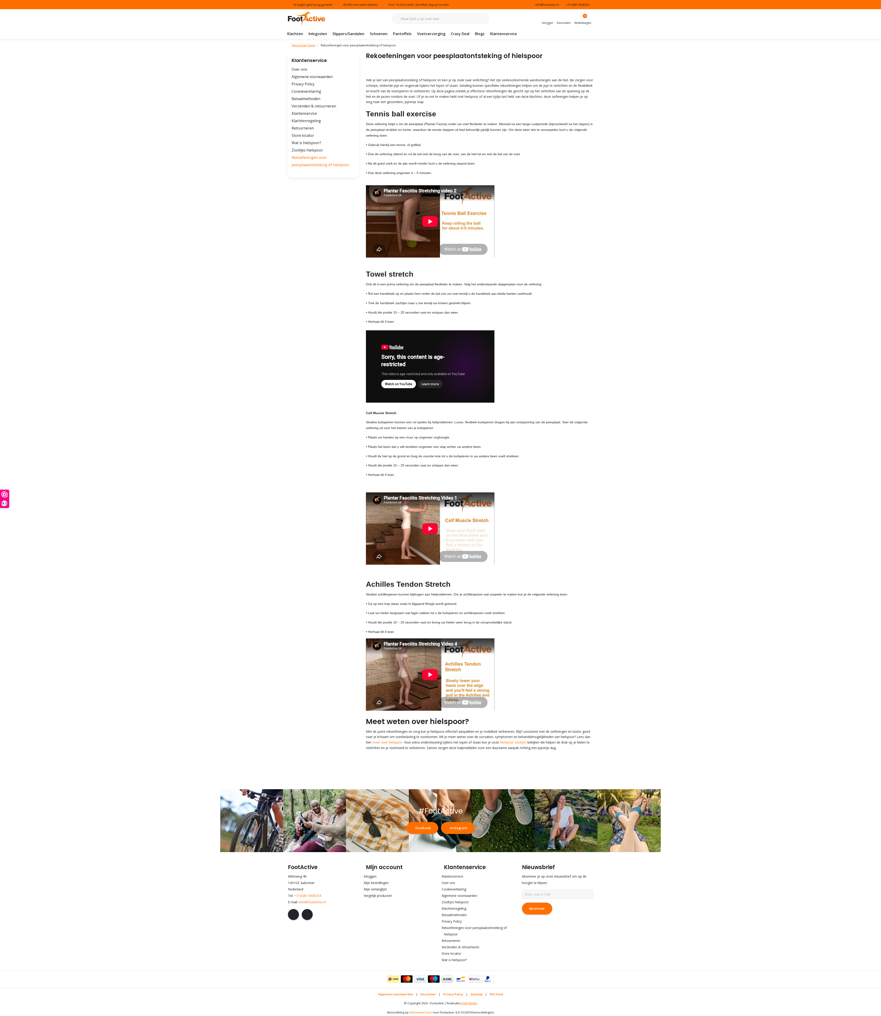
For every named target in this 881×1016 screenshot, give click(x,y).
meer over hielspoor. (388, 742)
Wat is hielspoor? (306, 142)
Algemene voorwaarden (312, 76)
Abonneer (537, 908)
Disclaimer (428, 994)
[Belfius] (474, 979)
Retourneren (303, 128)
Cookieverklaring (306, 91)
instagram (459, 828)
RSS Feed (496, 994)
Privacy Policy (303, 84)
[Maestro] (434, 979)
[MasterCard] (407, 979)
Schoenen (379, 33)
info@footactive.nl (312, 902)
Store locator (303, 135)
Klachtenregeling (306, 120)
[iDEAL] (393, 979)
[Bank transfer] (447, 979)
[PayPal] (488, 979)
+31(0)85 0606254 (307, 895)
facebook (423, 828)
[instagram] (307, 914)
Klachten (295, 33)
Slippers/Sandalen (348, 33)
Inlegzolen (318, 33)
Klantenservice (503, 33)
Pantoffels (402, 33)
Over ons (299, 69)
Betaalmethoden (306, 98)
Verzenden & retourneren (314, 106)
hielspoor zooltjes (513, 742)
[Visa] (420, 979)
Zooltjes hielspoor (307, 150)
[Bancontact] (461, 979)
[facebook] (293, 914)
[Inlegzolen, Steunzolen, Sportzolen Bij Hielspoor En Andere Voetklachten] (306, 18)
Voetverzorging (431, 33)
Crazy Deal (460, 33)
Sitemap (476, 994)
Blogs (480, 33)
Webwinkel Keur (420, 1012)
